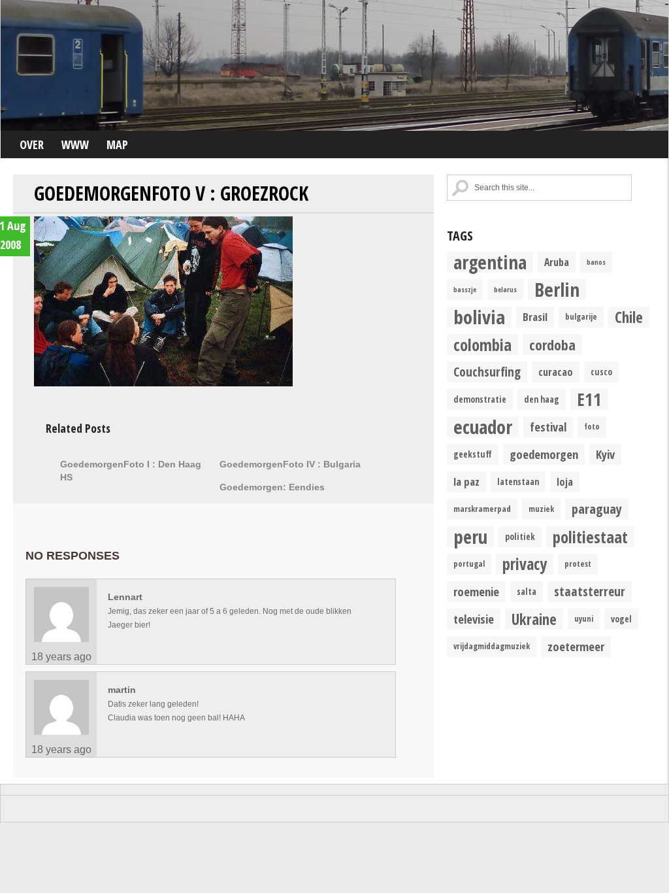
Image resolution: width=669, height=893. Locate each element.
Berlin (556, 289)
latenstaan (518, 482)
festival (548, 426)
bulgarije (581, 316)
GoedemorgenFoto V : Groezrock (171, 193)
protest (577, 563)
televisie (473, 619)
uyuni (583, 618)
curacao (555, 372)
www (75, 144)
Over (32, 144)
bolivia (479, 317)
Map (117, 144)
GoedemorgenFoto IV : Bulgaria (290, 464)
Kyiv (605, 454)
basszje (464, 289)
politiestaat (590, 536)
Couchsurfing (487, 371)
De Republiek (334, 65)
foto (592, 426)
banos (596, 262)
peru (470, 536)
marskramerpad (482, 508)
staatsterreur (589, 591)
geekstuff (472, 454)
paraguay (597, 509)
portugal (469, 563)
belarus (505, 289)
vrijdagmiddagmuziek (491, 646)
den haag (541, 399)
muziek (541, 508)
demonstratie (479, 399)
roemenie (476, 591)
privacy (524, 564)
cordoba (552, 344)
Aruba (556, 262)
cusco (601, 372)
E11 (589, 399)
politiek (520, 537)
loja (565, 482)
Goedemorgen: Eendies (272, 487)
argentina (490, 262)
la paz (466, 481)
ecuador (482, 426)
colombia (482, 344)
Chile (629, 317)
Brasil (535, 316)
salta (526, 592)
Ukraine (534, 619)
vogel (621, 619)
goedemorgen (544, 454)
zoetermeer (575, 646)
